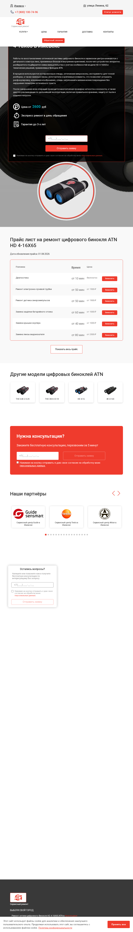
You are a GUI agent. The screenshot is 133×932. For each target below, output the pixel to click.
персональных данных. (92, 156)
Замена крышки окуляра (28, 323)
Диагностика (22, 278)
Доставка (87, 32)
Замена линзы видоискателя (30, 334)
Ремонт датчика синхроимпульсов (33, 300)
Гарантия (62, 32)
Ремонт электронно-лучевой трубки (34, 289)
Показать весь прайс (66, 349)
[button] (113, 493)
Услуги (22, 32)
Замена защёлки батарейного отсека (34, 312)
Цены (44, 32)
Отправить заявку (66, 148)
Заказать (110, 278)
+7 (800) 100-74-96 (26, 12)
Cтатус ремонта (112, 12)
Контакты (108, 32)
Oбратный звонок (53, 40)
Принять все (118, 924)
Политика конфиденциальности (55, 927)
